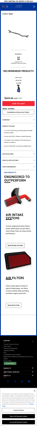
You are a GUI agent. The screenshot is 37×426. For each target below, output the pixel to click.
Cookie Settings (10, 363)
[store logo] (18, 6)
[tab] (18, 120)
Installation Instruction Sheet (18, 112)
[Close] (34, 391)
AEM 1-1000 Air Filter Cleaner (18, 80)
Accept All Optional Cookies (18, 422)
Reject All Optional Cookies (18, 416)
